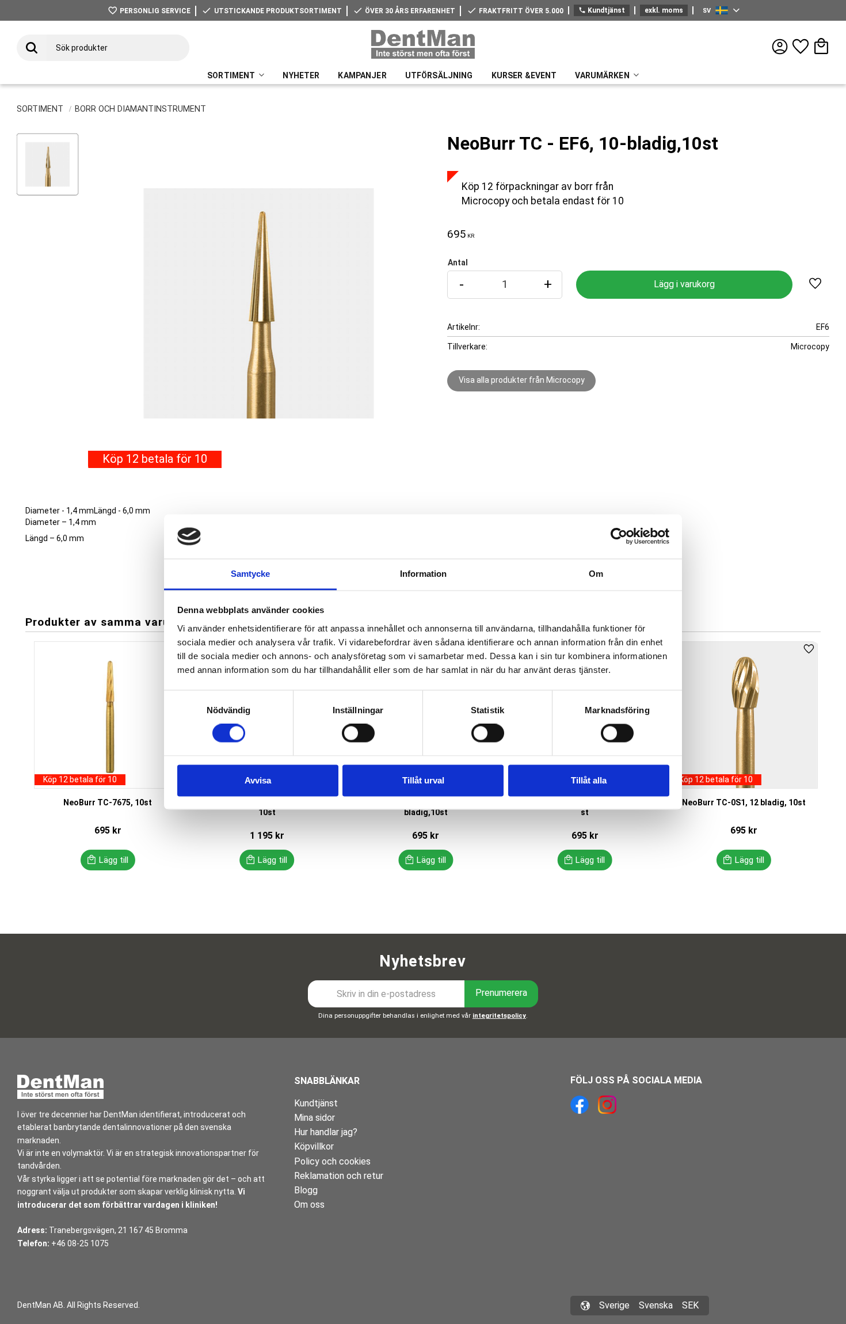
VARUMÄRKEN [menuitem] (602, 75)
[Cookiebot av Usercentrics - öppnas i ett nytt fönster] (619, 536)
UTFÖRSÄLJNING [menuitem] (439, 75)
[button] (800, 46)
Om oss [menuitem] (309, 1204)
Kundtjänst (601, 10)
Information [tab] (423, 574)
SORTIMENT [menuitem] (231, 75)
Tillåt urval (423, 780)
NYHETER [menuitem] (301, 75)
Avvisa (258, 780)
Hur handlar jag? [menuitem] (325, 1132)
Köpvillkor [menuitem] (314, 1146)
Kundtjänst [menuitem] (316, 1103)
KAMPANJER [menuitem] (362, 75)
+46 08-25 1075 (80, 1243)
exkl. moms (664, 10)
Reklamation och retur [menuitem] (338, 1175)
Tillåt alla (589, 780)
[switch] (358, 733)
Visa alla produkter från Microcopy (522, 380)
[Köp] (684, 285)
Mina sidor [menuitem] (314, 1117)
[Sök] (32, 48)
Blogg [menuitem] (306, 1190)
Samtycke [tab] (250, 574)
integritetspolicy (499, 1015)
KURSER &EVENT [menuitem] (524, 75)
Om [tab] (596, 574)
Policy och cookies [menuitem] (332, 1161)
